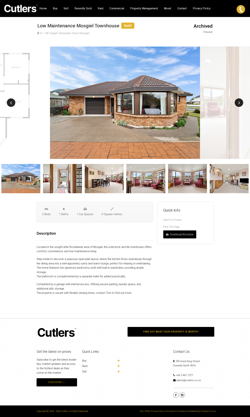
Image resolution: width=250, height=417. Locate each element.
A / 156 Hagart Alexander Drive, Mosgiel (64, 33)
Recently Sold (83, 8)
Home (43, 8)
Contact (182, 8)
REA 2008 (144, 411)
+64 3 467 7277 (184, 375)
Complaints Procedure (176, 411)
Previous (11, 102)
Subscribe (55, 382)
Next (239, 102)
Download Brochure (181, 234)
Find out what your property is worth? (171, 331)
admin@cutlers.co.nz (188, 380)
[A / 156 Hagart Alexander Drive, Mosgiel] (125, 103)
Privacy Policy (202, 8)
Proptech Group (208, 411)
